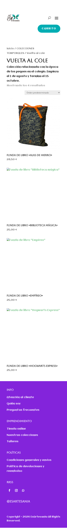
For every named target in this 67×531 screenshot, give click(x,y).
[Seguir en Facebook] (9, 490)
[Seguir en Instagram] (16, 490)
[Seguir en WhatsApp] (23, 490)
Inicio (10, 48)
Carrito (49, 28)
